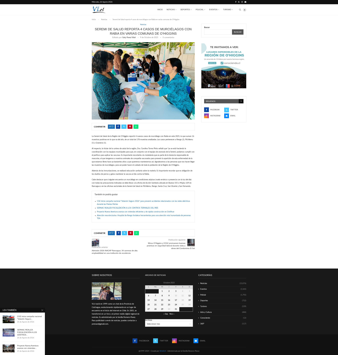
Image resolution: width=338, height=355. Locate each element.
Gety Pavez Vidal (129, 37)
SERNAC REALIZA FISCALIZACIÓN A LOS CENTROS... (27, 332)
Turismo (227, 10)
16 (169, 300)
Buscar (207, 27)
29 (162, 309)
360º (223, 324)
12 (189, 296)
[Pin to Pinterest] (130, 127)
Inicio (160, 10)
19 (189, 300)
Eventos (213, 10)
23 (169, 305)
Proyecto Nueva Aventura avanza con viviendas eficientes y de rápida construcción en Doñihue (135, 212)
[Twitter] (239, 2)
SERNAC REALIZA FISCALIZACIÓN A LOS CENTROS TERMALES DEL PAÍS (127, 208)
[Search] (240, 9)
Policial (199, 10)
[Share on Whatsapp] (135, 127)
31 (176, 309)
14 (155, 300)
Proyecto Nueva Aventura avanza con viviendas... (27, 347)
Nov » (172, 314)
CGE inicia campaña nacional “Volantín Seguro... (29, 317)
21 (155, 305)
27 (148, 309)
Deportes (185, 10)
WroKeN (162, 351)
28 (155, 309)
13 (148, 300)
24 (176, 305)
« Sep (166, 314)
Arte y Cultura (223, 312)
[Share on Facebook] (118, 127)
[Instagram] (242, 2)
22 (162, 305)
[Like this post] (112, 127)
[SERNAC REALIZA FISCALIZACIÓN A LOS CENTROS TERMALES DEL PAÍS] (9, 332)
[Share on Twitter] (123, 127)
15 (162, 300)
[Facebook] (235, 2)
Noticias (171, 10)
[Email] (245, 2)
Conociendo (223, 318)
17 (176, 300)
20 (148, 305)
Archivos (148, 320)
